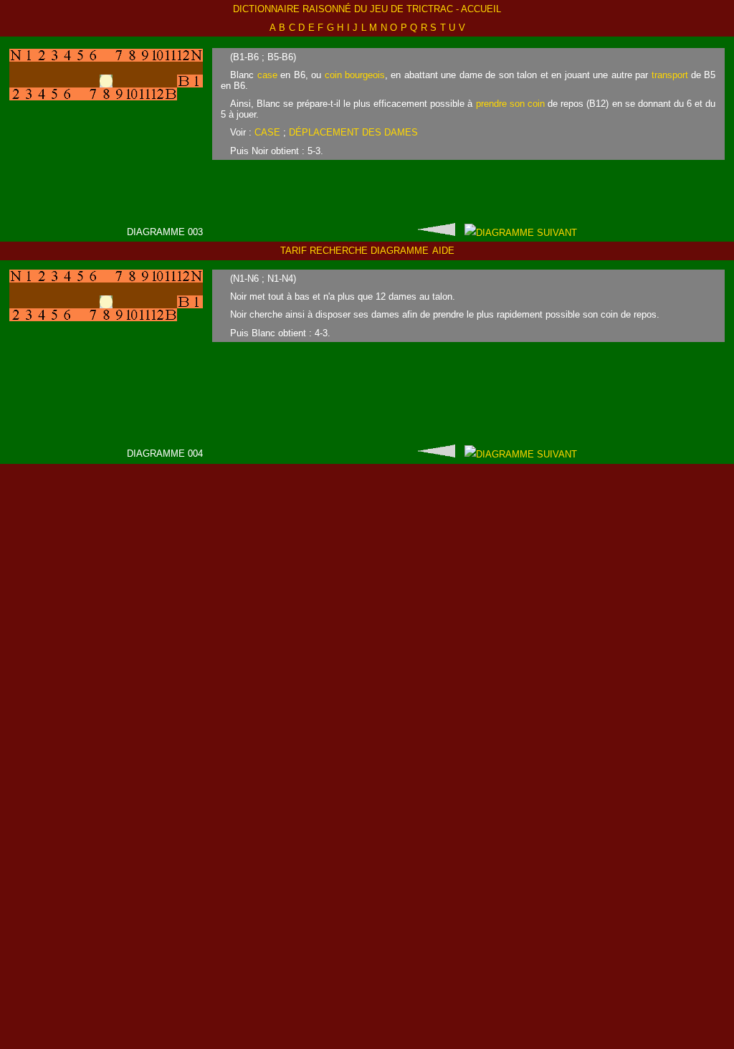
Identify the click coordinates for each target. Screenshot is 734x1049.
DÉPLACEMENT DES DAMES (353, 132)
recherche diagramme (369, 250)
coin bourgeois (355, 75)
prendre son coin (510, 103)
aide (443, 250)
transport (670, 75)
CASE (267, 132)
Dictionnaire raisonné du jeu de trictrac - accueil (367, 9)
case (267, 75)
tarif (293, 250)
